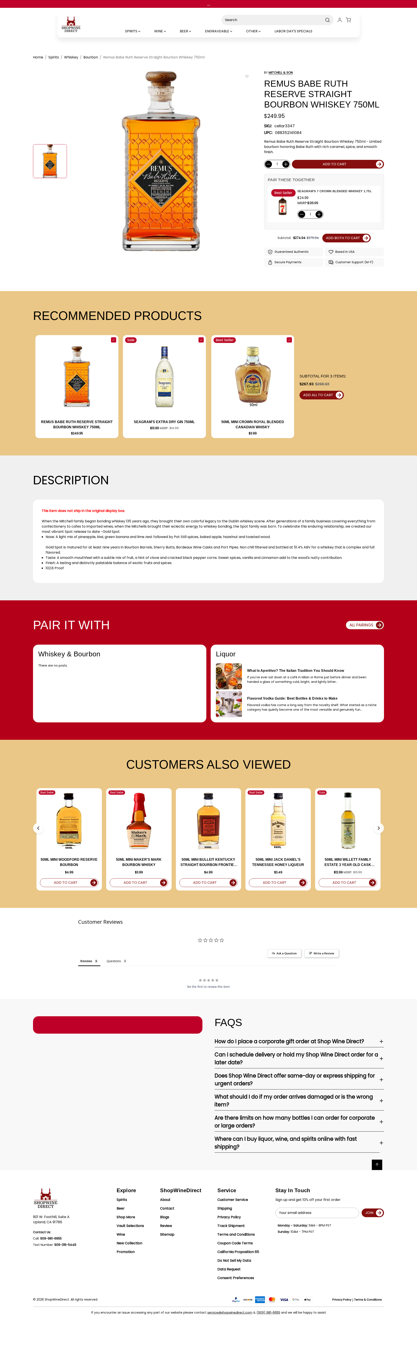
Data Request (229, 1269)
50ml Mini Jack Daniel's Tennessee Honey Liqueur (278, 862)
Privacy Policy (229, 1217)
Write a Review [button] (324, 953)
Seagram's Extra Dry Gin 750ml (164, 422)
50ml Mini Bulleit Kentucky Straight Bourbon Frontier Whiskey (208, 862)
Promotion (126, 1251)
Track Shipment (231, 1225)
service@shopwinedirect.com (229, 1312)
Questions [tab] (114, 961)
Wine (121, 1234)
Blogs (164, 1217)
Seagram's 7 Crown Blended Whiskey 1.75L (334, 191)
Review (166, 1225)
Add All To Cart (318, 394)
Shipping (224, 1208)
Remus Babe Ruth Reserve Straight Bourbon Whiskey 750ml (77, 424)
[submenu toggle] (143, 31)
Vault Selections (130, 1225)
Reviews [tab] (86, 961)
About (165, 1199)
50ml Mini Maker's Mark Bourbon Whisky (139, 862)
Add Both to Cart (343, 237)
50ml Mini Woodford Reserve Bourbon (69, 862)
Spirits (122, 1199)
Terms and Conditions (236, 1234)
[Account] (339, 20)
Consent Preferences (235, 1277)
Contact (167, 1208)
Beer (121, 1208)
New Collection (129, 1243)
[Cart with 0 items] (351, 20)
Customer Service (232, 1199)
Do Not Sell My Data (234, 1260)
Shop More (126, 1217)
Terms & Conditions (368, 1300)
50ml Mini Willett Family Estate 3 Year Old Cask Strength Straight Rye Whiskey (347, 862)
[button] (38, 828)
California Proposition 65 (238, 1251)
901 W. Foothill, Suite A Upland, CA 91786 (51, 1219)
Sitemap (167, 1234)
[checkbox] (113, 340)
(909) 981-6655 (268, 1312)
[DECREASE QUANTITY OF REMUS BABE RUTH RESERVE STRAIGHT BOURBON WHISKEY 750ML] (268, 164)
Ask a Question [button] (286, 953)
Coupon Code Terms (235, 1243)
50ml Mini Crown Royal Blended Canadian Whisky (252, 424)
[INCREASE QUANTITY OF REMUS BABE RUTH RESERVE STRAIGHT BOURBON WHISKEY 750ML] (285, 164)
